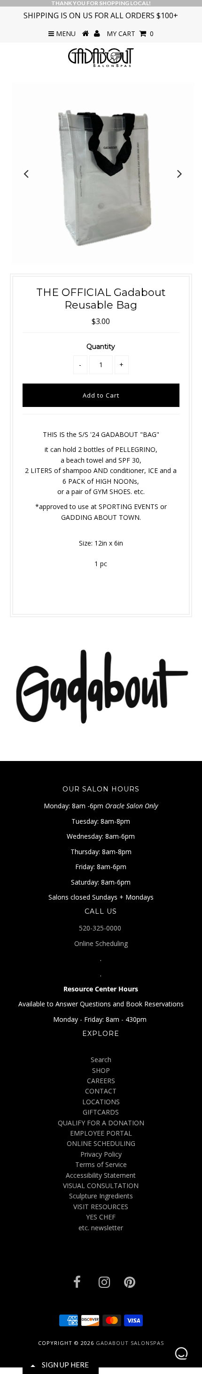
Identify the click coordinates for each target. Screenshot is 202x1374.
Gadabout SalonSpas (130, 1342)
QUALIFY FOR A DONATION (101, 1122)
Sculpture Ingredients (101, 1195)
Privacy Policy (101, 1154)
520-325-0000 (101, 927)
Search (101, 1059)
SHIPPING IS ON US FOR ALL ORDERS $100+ (100, 15)
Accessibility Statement (101, 1175)
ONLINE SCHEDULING (101, 1143)
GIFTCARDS (101, 1112)
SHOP (101, 1070)
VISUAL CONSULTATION (101, 1185)
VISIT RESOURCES (100, 1206)
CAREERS (101, 1080)
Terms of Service (101, 1164)
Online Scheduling (101, 943)
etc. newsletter (100, 1227)
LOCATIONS (101, 1101)
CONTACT (101, 1090)
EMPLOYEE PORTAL (101, 1133)
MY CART (130, 33)
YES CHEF (101, 1216)
